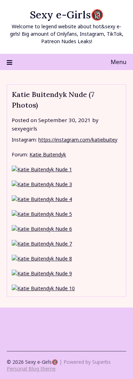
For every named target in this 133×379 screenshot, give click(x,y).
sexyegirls (24, 128)
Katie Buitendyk (47, 154)
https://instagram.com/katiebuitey (77, 139)
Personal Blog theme (31, 368)
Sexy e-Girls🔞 (67, 14)
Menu (118, 62)
